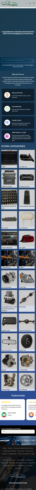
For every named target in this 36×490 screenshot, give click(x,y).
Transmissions (6, 267)
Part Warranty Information (9, 451)
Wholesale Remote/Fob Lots (9, 207)
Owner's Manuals (7, 247)
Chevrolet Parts (20, 460)
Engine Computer (7, 186)
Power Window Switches (26, 206)
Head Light (22, 287)
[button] (33, 3)
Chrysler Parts (29, 460)
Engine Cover (6, 330)
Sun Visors (5, 228)
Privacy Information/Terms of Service (23, 448)
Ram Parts (14, 465)
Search (5, 448)
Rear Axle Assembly (25, 330)
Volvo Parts (18, 468)
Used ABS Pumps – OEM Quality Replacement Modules (9, 308)
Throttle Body (23, 370)
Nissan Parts (6, 465)
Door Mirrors (23, 166)
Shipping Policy (13, 453)
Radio (3, 166)
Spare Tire (22, 350)
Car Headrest (23, 228)
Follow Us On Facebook (24, 453)
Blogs (32, 453)
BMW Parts (12, 460)
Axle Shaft (22, 307)
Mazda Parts (31, 462)
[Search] (32, 61)
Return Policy (20, 451)
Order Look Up (29, 451)
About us (10, 448)
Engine (21, 267)
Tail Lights (22, 247)
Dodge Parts (4, 462)
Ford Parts (11, 462)
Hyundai (25, 462)
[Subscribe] (33, 431)
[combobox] (18, 61)
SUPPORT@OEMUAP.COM (18, 483)
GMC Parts (18, 462)
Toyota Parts (29, 465)
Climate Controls (24, 186)
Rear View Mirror (7, 350)
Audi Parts (5, 460)
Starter (4, 370)
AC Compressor (6, 287)
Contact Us (4, 453)
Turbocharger (6, 389)
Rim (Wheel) (23, 389)
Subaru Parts (21, 465)
